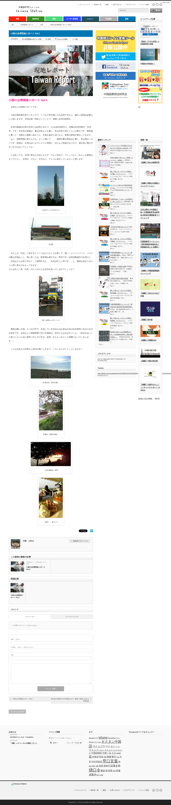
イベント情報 (144, 4)
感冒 (105, 757)
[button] (53, 742)
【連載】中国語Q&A (148, 340)
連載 (17, 19)
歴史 (93, 766)
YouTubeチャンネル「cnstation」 (22, 737)
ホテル (101, 750)
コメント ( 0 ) (29, 616)
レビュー (90, 19)
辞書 (118, 770)
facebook (160, 4)
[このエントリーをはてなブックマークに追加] (91, 531)
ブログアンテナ (131, 4)
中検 (104, 753)
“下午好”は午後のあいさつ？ (119, 227)
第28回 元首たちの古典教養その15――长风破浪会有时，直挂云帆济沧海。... (121, 334)
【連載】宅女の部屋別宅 (150, 162)
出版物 (118, 753)
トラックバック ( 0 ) (71, 616)
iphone (103, 737)
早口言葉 (110, 761)
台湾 (49, 39)
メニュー (108, 750)
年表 (101, 757)
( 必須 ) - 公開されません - (22, 647)
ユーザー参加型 (72, 19)
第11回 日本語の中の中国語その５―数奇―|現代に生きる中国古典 (70, 700)
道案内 (92, 774)
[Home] (14, 24)
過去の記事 (166, 2)
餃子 (98, 775)
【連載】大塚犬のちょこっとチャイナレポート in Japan (150, 387)
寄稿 (54, 19)
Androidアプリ (93, 738)
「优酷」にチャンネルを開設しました (23, 743)
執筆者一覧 (97, 4)
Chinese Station (83, 802)
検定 (90, 766)
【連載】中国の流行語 (149, 361)
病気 (97, 766)
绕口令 (94, 770)
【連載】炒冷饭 (146, 320)
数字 (114, 757)
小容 (41, 25)
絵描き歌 (115, 765)
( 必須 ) (15, 639)
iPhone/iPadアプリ (114, 738)
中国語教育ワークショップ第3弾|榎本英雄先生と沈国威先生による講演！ (150, 244)
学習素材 (108, 19)
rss (153, 4)
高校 (101, 775)
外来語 (95, 757)
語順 (114, 771)
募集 (107, 4)
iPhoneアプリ (93, 742)
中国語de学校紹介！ (147, 64)
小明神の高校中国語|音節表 (119, 278)
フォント (94, 750)
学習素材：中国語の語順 (118, 266)
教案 (109, 757)
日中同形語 (96, 762)
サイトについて (85, 4)
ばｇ (99, 742)
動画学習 (35, 19)
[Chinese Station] (30, 12)
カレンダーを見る (73, 742)
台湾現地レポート (26, 25)
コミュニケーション (103, 746)
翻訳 (103, 770)
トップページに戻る (17, 711)
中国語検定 (96, 753)
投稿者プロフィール (80, 541)
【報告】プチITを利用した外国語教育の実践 (149, 43)
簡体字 (107, 766)
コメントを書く (62, 39)
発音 (101, 766)
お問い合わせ (117, 4)
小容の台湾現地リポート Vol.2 (35, 568)
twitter (157, 4)
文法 (117, 757)
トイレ (118, 746)
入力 (114, 753)
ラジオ (115, 750)
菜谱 (110, 770)
